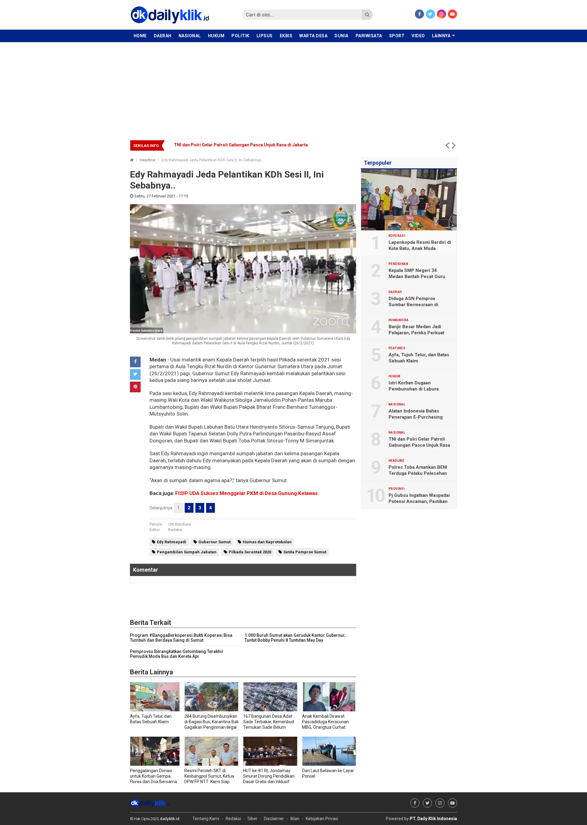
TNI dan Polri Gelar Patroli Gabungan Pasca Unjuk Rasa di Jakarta (241, 144)
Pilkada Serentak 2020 (250, 552)
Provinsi (396, 488)
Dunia (341, 35)
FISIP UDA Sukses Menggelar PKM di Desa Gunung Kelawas (246, 493)
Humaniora (399, 320)
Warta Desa (313, 35)
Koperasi (397, 235)
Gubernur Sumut (214, 542)
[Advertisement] (293, 88)
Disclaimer (274, 818)
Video (418, 35)
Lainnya (441, 35)
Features (397, 348)
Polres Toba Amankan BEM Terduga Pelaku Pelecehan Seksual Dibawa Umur (418, 473)
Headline (147, 160)
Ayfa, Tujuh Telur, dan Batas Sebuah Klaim (419, 358)
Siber (252, 818)
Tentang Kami (205, 818)
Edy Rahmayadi (171, 542)
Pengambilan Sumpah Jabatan (186, 552)
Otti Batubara (179, 524)
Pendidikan (398, 264)
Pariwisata (369, 35)
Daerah (163, 35)
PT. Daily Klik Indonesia (433, 818)
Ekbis (286, 35)
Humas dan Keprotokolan (267, 542)
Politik (240, 35)
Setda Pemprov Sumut (304, 552)
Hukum (216, 35)
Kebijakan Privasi (322, 818)
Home (140, 35)
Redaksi (175, 529)
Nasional (190, 35)
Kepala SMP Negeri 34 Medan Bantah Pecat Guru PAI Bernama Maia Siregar (417, 276)
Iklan (294, 818)
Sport (397, 35)
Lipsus (265, 35)
